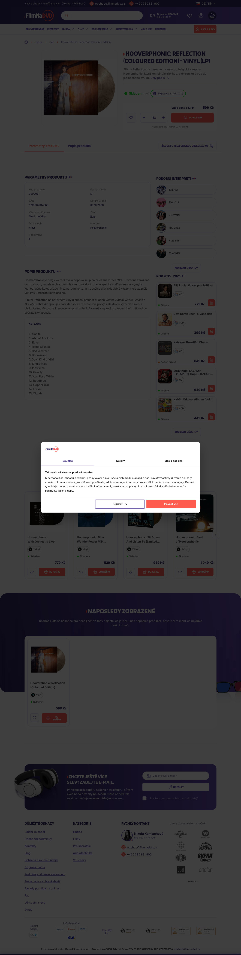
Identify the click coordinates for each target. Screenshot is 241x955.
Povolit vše (171, 503)
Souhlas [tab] (67, 460)
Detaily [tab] (120, 460)
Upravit (117, 503)
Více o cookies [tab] (173, 460)
